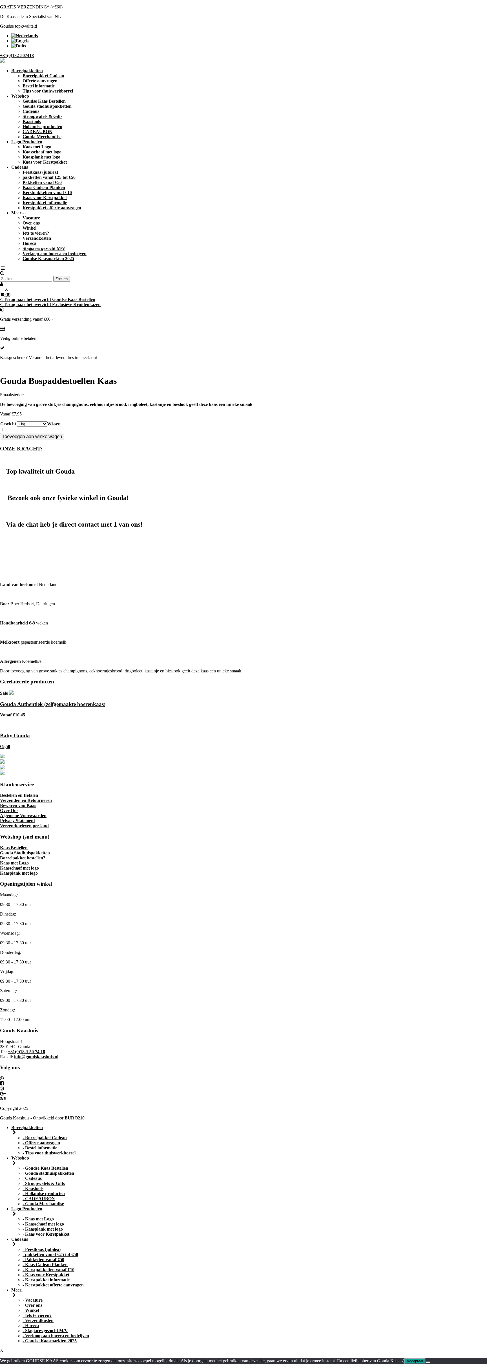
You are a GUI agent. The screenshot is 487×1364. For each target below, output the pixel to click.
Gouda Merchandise (42, 136)
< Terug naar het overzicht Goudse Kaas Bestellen (47, 299)
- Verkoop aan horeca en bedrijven (56, 1335)
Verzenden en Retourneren (26, 800)
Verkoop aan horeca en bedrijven (55, 253)
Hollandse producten (42, 126)
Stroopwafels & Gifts (42, 116)
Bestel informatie (39, 85)
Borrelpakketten (27, 70)
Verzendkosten (37, 238)
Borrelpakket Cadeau (43, 75)
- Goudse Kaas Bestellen (45, 1168)
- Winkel (31, 1310)
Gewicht (8, 423)
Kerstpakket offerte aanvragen (52, 207)
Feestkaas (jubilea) (40, 172)
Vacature (31, 217)
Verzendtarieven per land (24, 825)
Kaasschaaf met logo (42, 151)
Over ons (31, 223)
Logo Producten (26, 141)
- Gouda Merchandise (43, 1203)
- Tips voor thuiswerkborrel (49, 1152)
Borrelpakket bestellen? (22, 857)
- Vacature (33, 1300)
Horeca (29, 243)
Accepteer (415, 1361)
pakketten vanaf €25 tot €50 (49, 177)
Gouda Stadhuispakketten (25, 852)
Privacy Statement (17, 820)
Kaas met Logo (37, 146)
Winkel (29, 228)
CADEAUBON (37, 131)
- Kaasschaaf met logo (43, 1224)
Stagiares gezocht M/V (44, 248)
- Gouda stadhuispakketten (48, 1173)
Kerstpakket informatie (45, 202)
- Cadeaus (32, 1178)
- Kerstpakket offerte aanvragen (53, 1284)
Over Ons (9, 810)
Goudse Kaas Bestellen (44, 101)
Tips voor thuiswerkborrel (48, 91)
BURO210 (75, 1118)
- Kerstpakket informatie (46, 1279)
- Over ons (32, 1305)
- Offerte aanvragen (41, 1142)
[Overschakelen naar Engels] (19, 40)
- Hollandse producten (44, 1193)
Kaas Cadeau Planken (44, 187)
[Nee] (428, 1362)
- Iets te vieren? (37, 1315)
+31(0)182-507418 (17, 55)
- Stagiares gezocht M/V (45, 1330)
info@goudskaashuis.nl (36, 1056)
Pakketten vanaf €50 (42, 182)
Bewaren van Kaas (18, 805)
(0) (7, 294)
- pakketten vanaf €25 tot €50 (50, 1254)
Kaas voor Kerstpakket (45, 162)
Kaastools (32, 121)
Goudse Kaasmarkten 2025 (48, 258)
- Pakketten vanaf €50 (43, 1259)
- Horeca (31, 1325)
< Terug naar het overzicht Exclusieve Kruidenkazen (50, 304)
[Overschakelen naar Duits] (18, 45)
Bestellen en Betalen (19, 795)
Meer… (18, 212)
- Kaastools (33, 1188)
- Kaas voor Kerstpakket (46, 1234)
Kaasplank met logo (41, 157)
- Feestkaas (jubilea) (42, 1249)
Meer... (18, 1290)
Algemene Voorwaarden (23, 815)
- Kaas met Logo (38, 1218)
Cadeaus (31, 111)
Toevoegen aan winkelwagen (32, 436)
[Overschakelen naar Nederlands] (24, 35)
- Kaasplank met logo (43, 1229)
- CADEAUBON (39, 1198)
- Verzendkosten (38, 1320)
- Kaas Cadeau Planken (45, 1264)
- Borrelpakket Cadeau (45, 1137)
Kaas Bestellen (14, 847)
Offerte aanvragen (40, 80)
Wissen (54, 423)
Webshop (20, 96)
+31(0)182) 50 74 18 (26, 1051)
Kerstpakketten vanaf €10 (47, 192)
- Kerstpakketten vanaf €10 (48, 1269)
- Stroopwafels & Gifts (44, 1183)
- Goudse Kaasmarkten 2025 (50, 1340)
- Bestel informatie (40, 1147)
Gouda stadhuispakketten (47, 106)
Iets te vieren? (36, 233)
